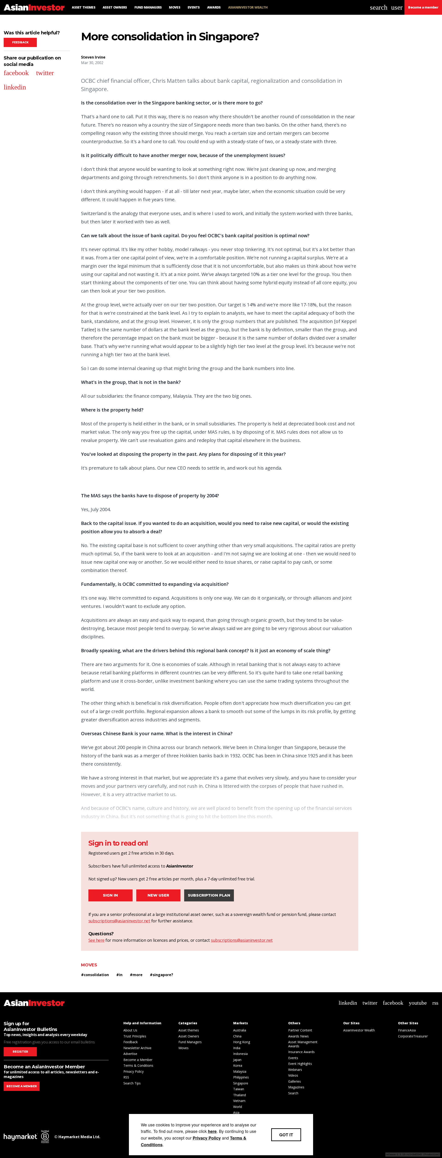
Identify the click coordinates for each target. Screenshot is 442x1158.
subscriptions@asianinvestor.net (119, 921)
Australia (239, 1030)
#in (119, 974)
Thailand (239, 1095)
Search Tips (132, 1083)
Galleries (294, 1081)
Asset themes (188, 1030)
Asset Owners (188, 1036)
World (237, 1107)
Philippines (241, 1077)
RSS (126, 1077)
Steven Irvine (93, 57)
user (397, 7)
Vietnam (239, 1101)
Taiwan (238, 1089)
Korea (237, 1065)
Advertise (130, 1053)
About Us (130, 1030)
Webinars (295, 1069)
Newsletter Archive (137, 1048)
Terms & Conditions (138, 1065)
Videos (293, 1075)
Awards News (298, 1036)
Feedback (20, 42)
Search (293, 1093)
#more (136, 974)
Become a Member (137, 1059)
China (237, 1036)
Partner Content (300, 1030)
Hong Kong (241, 1042)
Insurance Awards (301, 1052)
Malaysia (239, 1071)
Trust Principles (134, 1036)
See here (96, 940)
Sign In (110, 895)
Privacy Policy (133, 1071)
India (236, 1048)
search (378, 7)
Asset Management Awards (302, 1044)
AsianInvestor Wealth (359, 1030)
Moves (89, 965)
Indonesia (240, 1053)
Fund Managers (190, 1042)
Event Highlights (300, 1063)
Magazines (296, 1087)
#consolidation (95, 974)
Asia (236, 1112)
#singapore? (161, 974)
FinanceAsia (407, 1030)
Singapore (240, 1083)
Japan (237, 1059)
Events (293, 1058)
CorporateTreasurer (413, 1036)
